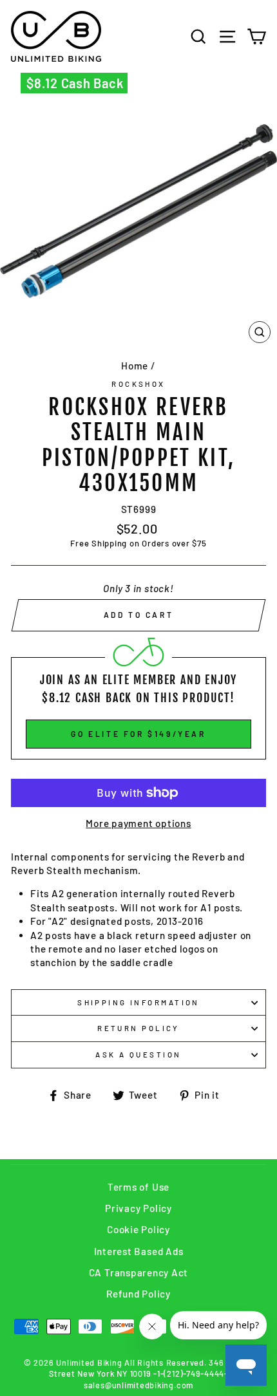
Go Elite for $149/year (138, 733)
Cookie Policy (138, 1229)
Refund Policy (138, 1293)
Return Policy (138, 1028)
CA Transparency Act (139, 1272)
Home (134, 365)
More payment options (138, 823)
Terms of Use (138, 1187)
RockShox (138, 384)
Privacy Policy (138, 1208)
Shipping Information (138, 1002)
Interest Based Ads (139, 1251)
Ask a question (138, 1054)
